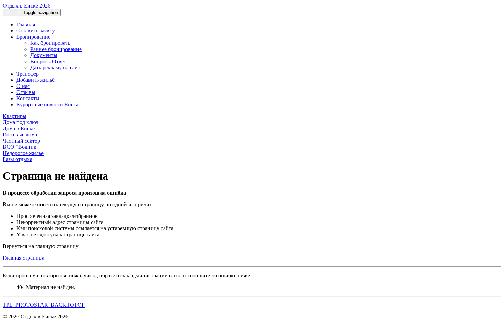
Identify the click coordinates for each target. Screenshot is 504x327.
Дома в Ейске (19, 128)
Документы (43, 55)
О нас (23, 86)
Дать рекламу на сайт (55, 67)
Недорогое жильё (23, 153)
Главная (25, 24)
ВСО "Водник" (21, 147)
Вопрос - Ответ (48, 61)
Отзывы (25, 92)
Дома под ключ (20, 122)
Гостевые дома (20, 135)
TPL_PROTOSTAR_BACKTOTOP (44, 305)
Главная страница (23, 258)
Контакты (27, 98)
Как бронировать (50, 43)
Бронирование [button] (33, 37)
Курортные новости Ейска (47, 104)
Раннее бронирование (56, 49)
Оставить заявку (35, 31)
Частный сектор (21, 141)
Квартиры (14, 116)
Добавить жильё (35, 80)
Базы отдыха (17, 159)
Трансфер (27, 74)
